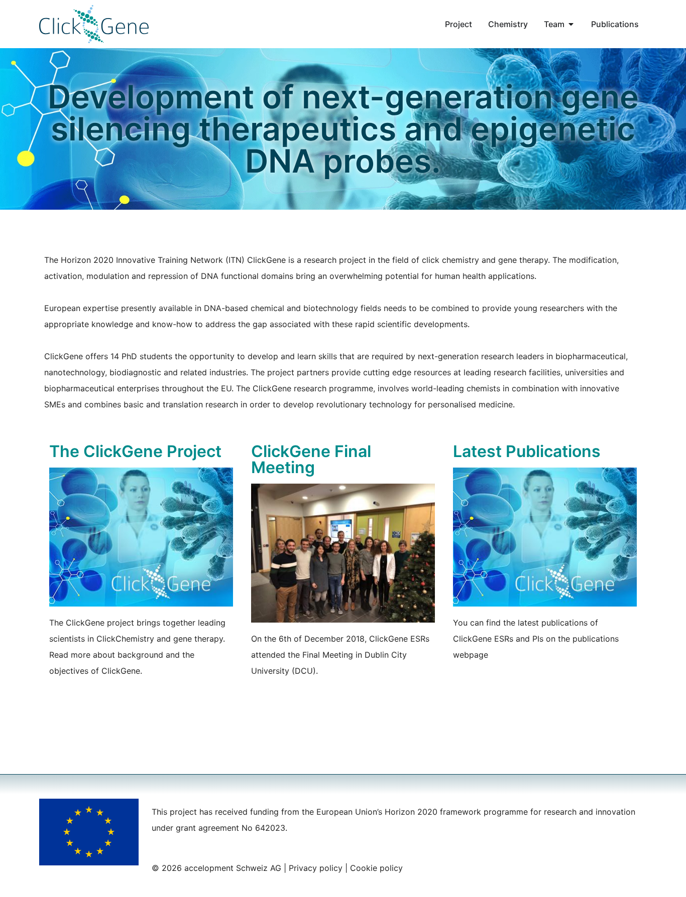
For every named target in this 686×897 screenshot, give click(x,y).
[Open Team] (571, 24)
